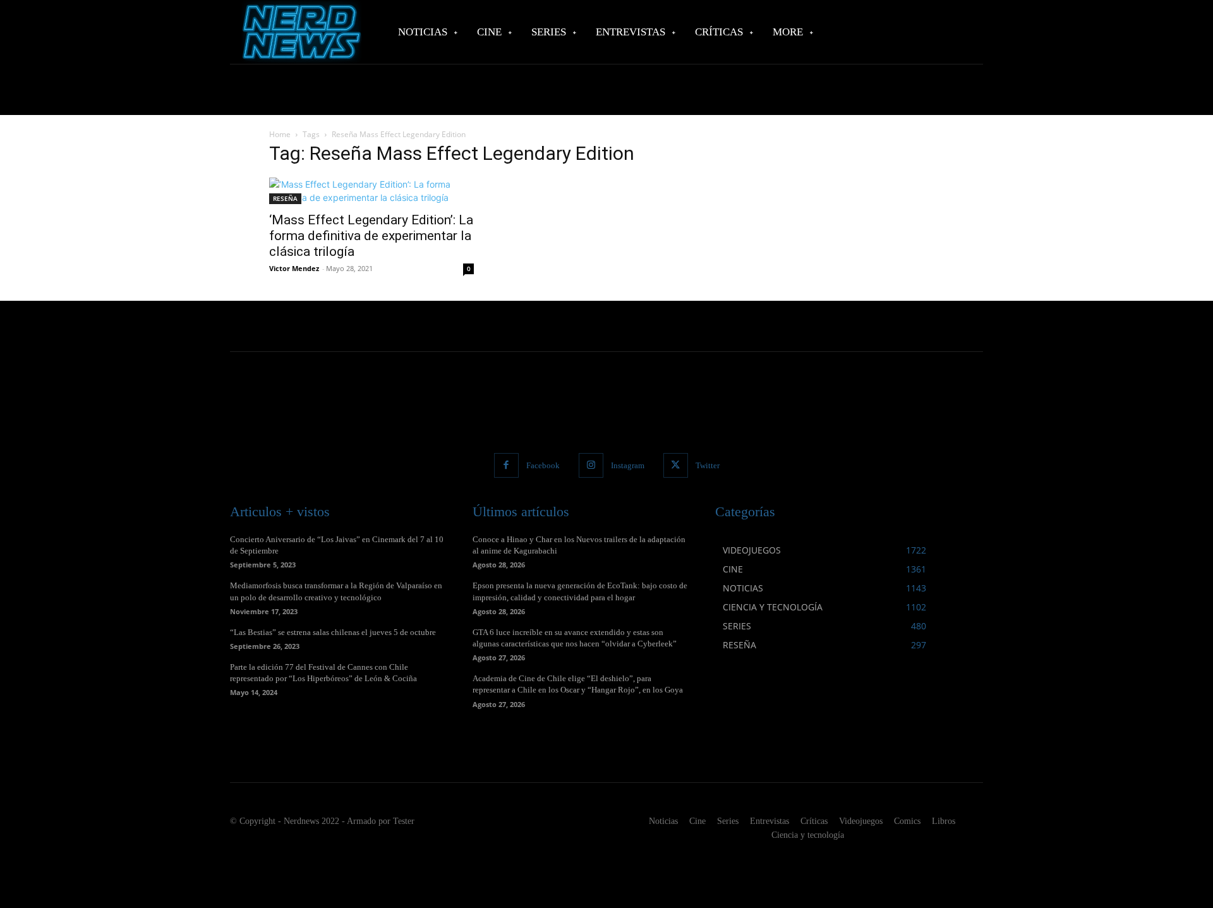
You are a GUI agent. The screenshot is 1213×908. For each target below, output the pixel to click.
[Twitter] (675, 465)
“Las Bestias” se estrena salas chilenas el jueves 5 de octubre (333, 632)
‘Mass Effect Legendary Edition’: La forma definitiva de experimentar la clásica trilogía (371, 235)
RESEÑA (285, 198)
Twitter (708, 465)
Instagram (627, 465)
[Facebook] (506, 465)
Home (280, 134)
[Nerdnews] (300, 32)
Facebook (543, 465)
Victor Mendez (294, 268)
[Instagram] (591, 465)
